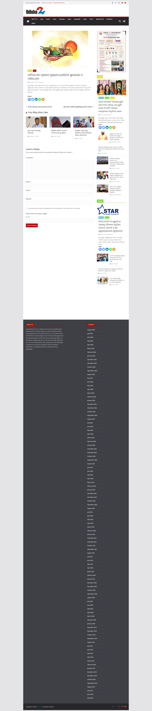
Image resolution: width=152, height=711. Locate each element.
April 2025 (90, 389)
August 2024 (91, 419)
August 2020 (91, 597)
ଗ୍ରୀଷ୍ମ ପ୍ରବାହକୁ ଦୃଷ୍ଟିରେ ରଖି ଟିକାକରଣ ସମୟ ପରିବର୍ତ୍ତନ (83, 132)
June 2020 (90, 605)
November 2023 (92, 452)
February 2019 (91, 664)
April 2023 (90, 478)
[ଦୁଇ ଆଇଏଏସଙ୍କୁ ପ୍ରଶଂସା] (36, 118)
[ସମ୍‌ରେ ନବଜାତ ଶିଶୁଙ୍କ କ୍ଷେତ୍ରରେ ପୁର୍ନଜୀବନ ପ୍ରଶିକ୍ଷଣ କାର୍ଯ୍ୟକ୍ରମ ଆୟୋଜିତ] (102, 191)
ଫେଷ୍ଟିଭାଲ (109, 19)
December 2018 (92, 672)
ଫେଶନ (85, 19)
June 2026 (90, 337)
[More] (43, 99)
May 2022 (90, 519)
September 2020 (92, 594)
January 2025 (91, 400)
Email (28, 190)
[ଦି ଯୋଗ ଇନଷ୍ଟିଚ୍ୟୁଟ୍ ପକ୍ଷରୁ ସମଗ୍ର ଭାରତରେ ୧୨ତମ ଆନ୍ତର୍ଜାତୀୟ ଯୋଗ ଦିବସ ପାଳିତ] (102, 260)
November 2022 (92, 497)
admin (42, 82)
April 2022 (90, 523)
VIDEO (91, 19)
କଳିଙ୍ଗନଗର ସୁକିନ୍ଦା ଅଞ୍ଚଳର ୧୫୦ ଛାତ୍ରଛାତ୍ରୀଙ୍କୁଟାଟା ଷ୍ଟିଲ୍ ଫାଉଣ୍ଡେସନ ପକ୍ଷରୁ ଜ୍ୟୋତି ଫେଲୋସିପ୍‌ (117, 162)
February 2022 (91, 530)
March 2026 (90, 348)
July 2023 (90, 467)
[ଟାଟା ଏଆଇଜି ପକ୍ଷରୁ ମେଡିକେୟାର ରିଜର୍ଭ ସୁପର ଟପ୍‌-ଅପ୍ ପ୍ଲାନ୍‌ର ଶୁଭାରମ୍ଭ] (102, 281)
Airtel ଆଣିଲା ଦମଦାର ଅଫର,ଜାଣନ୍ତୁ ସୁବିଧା (59, 131)
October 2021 (91, 545)
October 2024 (91, 411)
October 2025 (91, 367)
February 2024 (91, 441)
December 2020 (92, 583)
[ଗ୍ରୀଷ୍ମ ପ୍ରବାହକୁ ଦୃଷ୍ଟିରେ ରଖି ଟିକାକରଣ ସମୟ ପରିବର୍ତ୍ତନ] (83, 118)
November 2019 (92, 631)
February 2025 (91, 397)
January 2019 (91, 668)
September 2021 (92, 549)
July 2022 (90, 512)
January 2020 (91, 624)
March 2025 (90, 393)
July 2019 (90, 646)
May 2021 (90, 564)
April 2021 (90, 568)
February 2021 (91, 575)
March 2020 (90, 616)
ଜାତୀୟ (54, 19)
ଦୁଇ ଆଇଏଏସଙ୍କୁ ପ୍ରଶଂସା (34, 131)
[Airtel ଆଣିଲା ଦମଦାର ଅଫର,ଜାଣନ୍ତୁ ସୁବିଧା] (60, 118)
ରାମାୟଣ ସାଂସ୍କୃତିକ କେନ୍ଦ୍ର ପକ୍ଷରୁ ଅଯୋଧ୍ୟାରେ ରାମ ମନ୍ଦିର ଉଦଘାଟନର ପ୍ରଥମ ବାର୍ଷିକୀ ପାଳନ (116, 176)
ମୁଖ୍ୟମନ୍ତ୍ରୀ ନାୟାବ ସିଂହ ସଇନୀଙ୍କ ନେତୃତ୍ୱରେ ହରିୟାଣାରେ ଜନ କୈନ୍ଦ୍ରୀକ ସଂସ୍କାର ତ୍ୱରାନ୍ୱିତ (116, 136)
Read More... (29, 349)
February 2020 (91, 620)
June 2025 (90, 382)
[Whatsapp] (39, 99)
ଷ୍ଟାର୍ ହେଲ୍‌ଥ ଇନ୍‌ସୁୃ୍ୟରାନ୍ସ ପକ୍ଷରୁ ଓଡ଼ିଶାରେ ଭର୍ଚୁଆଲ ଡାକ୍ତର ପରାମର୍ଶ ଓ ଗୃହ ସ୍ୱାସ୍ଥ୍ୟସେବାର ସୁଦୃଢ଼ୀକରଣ (110, 226)
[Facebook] (29, 99)
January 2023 (91, 490)
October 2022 (91, 501)
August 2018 (91, 687)
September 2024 (92, 415)
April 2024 (90, 434)
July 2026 (90, 333)
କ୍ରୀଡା (69, 19)
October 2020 (91, 590)
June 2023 (90, 471)
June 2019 (90, 650)
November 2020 (92, 586)
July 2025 (90, 378)
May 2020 (90, 609)
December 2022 (92, 493)
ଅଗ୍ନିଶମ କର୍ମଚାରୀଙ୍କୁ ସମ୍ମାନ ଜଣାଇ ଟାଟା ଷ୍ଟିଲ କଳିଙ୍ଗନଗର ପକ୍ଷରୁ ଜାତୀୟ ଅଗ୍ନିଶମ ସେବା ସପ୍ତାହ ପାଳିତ (111, 149)
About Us (34, 19)
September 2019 (92, 638)
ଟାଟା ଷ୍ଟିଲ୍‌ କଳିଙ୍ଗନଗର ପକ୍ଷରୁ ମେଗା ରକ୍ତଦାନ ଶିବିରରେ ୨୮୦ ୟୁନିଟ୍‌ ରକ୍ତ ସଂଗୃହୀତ (110, 270)
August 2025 (91, 374)
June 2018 (90, 694)
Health (107, 97)
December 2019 (92, 627)
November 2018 (92, 676)
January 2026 (91, 356)
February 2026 (91, 352)
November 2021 (92, 542)
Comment (30, 158)
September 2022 (92, 504)
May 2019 (90, 653)
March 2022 (90, 527)
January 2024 (91, 445)
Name (28, 182)
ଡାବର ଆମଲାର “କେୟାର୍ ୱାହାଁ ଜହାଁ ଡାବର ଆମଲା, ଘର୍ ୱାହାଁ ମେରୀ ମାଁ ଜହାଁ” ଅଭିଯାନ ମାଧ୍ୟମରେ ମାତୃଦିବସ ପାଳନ (110, 106)
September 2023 (92, 460)
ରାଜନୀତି (48, 19)
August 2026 (91, 330)
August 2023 (91, 464)
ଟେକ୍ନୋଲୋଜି (77, 19)
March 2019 (90, 661)
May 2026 (90, 341)
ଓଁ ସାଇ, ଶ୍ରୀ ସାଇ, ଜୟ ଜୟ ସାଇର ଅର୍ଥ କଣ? (40, 107)
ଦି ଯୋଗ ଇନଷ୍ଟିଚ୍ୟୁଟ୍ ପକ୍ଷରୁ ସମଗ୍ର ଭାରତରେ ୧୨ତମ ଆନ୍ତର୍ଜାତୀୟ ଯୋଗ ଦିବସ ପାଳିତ (117, 258)
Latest (29, 70)
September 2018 (92, 683)
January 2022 (91, 534)
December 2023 (92, 449)
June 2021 (90, 560)
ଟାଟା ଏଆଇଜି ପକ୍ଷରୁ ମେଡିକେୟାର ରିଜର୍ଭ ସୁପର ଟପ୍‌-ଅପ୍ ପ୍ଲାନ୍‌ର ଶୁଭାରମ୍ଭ (117, 280)
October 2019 (91, 635)
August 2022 (91, 508)
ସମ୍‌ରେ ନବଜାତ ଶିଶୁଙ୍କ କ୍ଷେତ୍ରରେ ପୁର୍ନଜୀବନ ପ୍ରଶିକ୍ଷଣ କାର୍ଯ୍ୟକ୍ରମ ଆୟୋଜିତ (115, 189)
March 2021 (90, 571)
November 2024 (92, 408)
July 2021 (90, 556)
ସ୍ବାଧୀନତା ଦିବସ (100, 19)
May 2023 (90, 475)
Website (28, 199)
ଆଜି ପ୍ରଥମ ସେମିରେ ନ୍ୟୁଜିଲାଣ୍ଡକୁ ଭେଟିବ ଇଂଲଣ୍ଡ (77, 107)
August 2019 (91, 642)
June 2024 (90, 426)
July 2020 (90, 601)
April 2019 (90, 657)
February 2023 (91, 486)
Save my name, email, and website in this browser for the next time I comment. (54, 208)
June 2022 (90, 516)
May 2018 (90, 698)
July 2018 (90, 690)
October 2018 (91, 679)
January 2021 (91, 579)
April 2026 (90, 345)
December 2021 (92, 538)
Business (101, 97)
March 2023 (90, 482)
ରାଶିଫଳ (33, 23)
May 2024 (90, 430)
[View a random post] (124, 21)
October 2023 (91, 456)
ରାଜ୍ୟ (41, 19)
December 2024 (92, 404)
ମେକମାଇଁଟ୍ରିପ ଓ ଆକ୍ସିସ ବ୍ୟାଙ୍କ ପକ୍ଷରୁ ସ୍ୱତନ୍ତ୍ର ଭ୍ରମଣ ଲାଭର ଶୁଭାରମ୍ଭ (56, 2)
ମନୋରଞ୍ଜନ (62, 19)
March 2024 (90, 437)
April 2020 (90, 612)
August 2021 (91, 553)
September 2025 (92, 371)
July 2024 (90, 423)
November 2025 (92, 363)
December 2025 (92, 359)
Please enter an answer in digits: (36, 214)
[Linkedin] (36, 99)
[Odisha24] (28, 21)
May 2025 (90, 385)
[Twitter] (32, 99)
